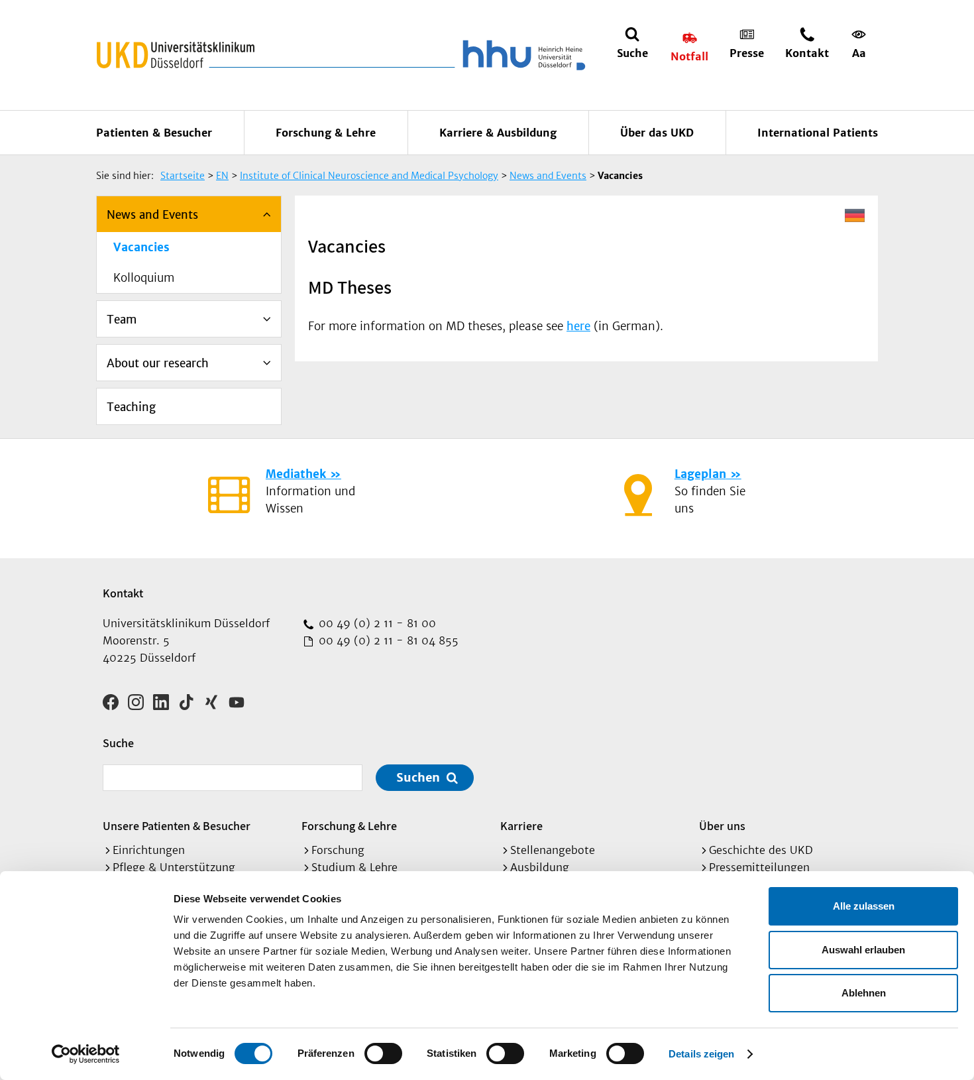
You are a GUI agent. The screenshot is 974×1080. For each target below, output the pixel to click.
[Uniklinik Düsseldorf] (175, 55)
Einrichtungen (149, 850)
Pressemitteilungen (759, 867)
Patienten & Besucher (154, 132)
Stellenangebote (552, 850)
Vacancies (141, 247)
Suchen (418, 777)
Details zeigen (701, 1053)
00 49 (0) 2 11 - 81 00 (375, 623)
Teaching (131, 407)
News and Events (152, 215)
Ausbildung (539, 867)
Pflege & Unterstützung (174, 867)
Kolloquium (143, 277)
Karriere (521, 825)
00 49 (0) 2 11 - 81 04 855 (387, 640)
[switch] (383, 1053)
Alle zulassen (863, 906)
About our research (158, 363)
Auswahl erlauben (863, 949)
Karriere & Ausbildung (498, 132)
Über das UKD (657, 132)
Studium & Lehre (354, 867)
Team (121, 319)
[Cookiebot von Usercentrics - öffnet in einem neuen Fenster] (86, 1054)
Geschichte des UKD (761, 850)
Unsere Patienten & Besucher (176, 825)
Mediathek (296, 474)
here (578, 326)
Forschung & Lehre (326, 132)
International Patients (817, 132)
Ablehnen (863, 992)
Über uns (722, 825)
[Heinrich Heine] (521, 55)
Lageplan (700, 474)
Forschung (337, 850)
